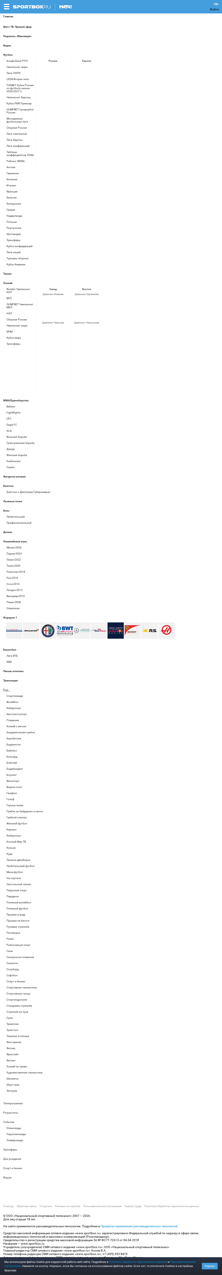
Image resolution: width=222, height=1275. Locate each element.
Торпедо (52, 313)
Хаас (166, 630)
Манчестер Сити (86, 91)
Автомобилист (75, 301)
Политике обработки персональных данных (138, 1262)
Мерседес (82, 630)
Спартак (52, 115)
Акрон (42, 68)
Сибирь (96, 341)
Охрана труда (133, 1206)
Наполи (86, 103)
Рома (86, 115)
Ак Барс (86, 301)
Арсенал (75, 68)
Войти (214, 9)
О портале (45, 1206)
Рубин (42, 115)
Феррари (132, 630)
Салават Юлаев (86, 341)
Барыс (75, 341)
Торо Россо (99, 630)
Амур (96, 330)
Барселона (75, 80)
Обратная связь (27, 1206)
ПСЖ (96, 103)
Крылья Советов (52, 91)
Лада (42, 301)
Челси (96, 115)
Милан (75, 103)
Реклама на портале (67, 1206)
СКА (52, 301)
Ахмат (52, 68)
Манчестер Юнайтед (96, 91)
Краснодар (42, 91)
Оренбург (42, 103)
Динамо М (52, 80)
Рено (149, 630)
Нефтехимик (75, 313)
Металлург (96, 301)
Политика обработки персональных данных (171, 1206)
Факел (62, 115)
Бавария (96, 68)
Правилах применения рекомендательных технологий (139, 1226)
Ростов (52, 103)
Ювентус (75, 126)
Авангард (75, 330)
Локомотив (62, 91)
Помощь (8, 1206)
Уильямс (14, 630)
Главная (8, 16)
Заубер (48, 630)
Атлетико (86, 68)
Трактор (86, 313)
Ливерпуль (75, 91)
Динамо (42, 330)
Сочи (62, 301)
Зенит (62, 80)
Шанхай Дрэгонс (62, 330)
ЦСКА (42, 126)
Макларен (31, 630)
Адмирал (86, 330)
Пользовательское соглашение (102, 1206)
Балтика (62, 68)
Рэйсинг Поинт (65, 630)
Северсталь (52, 341)
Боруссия (86, 80)
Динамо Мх (42, 80)
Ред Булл (116, 630)
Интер (96, 80)
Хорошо (210, 1266)
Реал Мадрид (75, 115)
